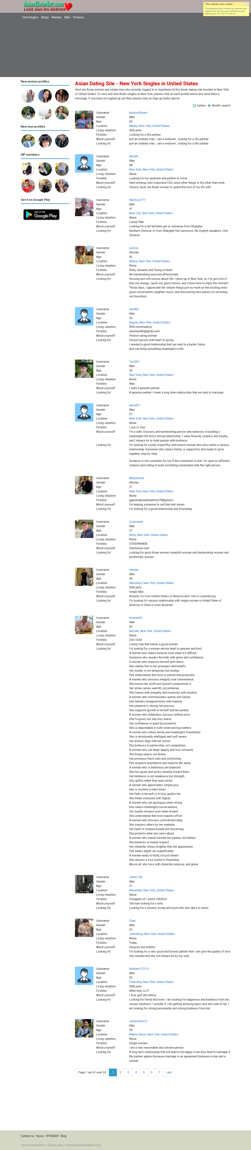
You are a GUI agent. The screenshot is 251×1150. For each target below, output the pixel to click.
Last (169, 1072)
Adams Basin (137, 1034)
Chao (132, 920)
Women (56, 17)
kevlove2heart (138, 112)
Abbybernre (136, 478)
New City (135, 213)
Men (67, 17)
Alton (132, 535)
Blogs (45, 17)
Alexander (135, 890)
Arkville (134, 631)
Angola (133, 322)
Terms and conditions (33, 1145)
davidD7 (134, 405)
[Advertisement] (125, 48)
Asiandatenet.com (90, 1145)
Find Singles (30, 17)
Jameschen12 (138, 1021)
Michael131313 (139, 968)
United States (161, 126)
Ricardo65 (135, 618)
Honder (134, 570)
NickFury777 (137, 200)
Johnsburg (136, 934)
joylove (133, 248)
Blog (63, 1136)
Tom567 (134, 361)
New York (145, 126)
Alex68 (133, 156)
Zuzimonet (136, 521)
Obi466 (134, 309)
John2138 (135, 877)
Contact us (27, 1136)
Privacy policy (55, 1145)
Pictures (78, 17)
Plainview (135, 982)
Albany (133, 126)
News (40, 1136)
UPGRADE (52, 1136)
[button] (246, 4)
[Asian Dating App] (41, 208)
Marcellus (135, 583)
